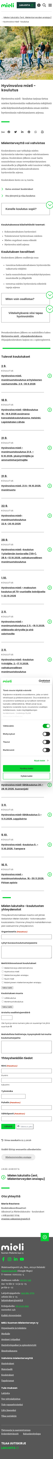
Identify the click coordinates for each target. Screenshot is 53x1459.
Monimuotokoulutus (13, 1001)
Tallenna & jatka (26, 1127)
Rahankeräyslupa (32, 1433)
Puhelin (10, 1102)
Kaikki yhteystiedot (11, 1315)
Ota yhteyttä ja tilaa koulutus (20, 196)
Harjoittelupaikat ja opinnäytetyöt (18, 1345)
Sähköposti (13, 1113)
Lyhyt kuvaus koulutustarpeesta (19, 942)
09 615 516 (25, 1280)
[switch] (46, 734)
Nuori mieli (9, 978)
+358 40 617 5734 (10, 1215)
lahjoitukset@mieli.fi (12, 1300)
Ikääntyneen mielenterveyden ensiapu (22, 982)
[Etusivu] (7, 5)
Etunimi (4, 1075)
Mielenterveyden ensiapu (16, 975)
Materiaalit (7, 1369)
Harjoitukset (7, 1363)
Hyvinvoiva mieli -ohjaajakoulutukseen (21, 336)
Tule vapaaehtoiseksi (12, 1404)
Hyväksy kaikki (26, 768)
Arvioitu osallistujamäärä (15, 1012)
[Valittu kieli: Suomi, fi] (39, 5)
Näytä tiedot (39, 760)
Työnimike (7, 1091)
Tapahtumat (7, 1380)
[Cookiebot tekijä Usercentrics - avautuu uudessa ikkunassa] (39, 681)
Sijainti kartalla (9, 1271)
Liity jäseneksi (8, 1410)
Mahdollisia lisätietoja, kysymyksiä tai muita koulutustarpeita (26, 1036)
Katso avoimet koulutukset (19, 189)
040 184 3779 (27, 1293)
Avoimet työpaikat (10, 1339)
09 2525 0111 (22, 1306)
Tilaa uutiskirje (9, 1416)
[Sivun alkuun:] (45, 1237)
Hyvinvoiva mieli (11, 971)
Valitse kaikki (7, 988)
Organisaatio (14, 931)
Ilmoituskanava (9, 1351)
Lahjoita (5, 1393)
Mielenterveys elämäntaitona (18, 968)
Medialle (5, 1333)
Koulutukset (7, 1375)
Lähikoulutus (10, 998)
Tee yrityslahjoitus (10, 1399)
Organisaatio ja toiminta (13, 1328)
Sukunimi (5, 1084)
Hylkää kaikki (26, 776)
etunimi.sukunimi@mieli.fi (15, 1219)
